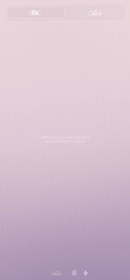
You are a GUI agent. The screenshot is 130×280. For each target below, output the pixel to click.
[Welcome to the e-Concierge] (65, 140)
